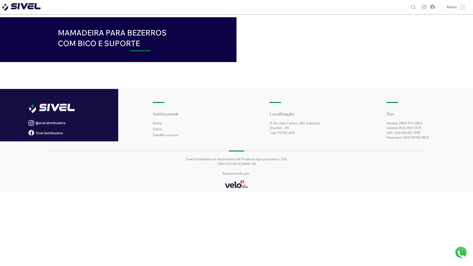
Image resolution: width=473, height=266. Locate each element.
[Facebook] (433, 7)
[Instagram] (424, 7)
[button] (454, 7)
